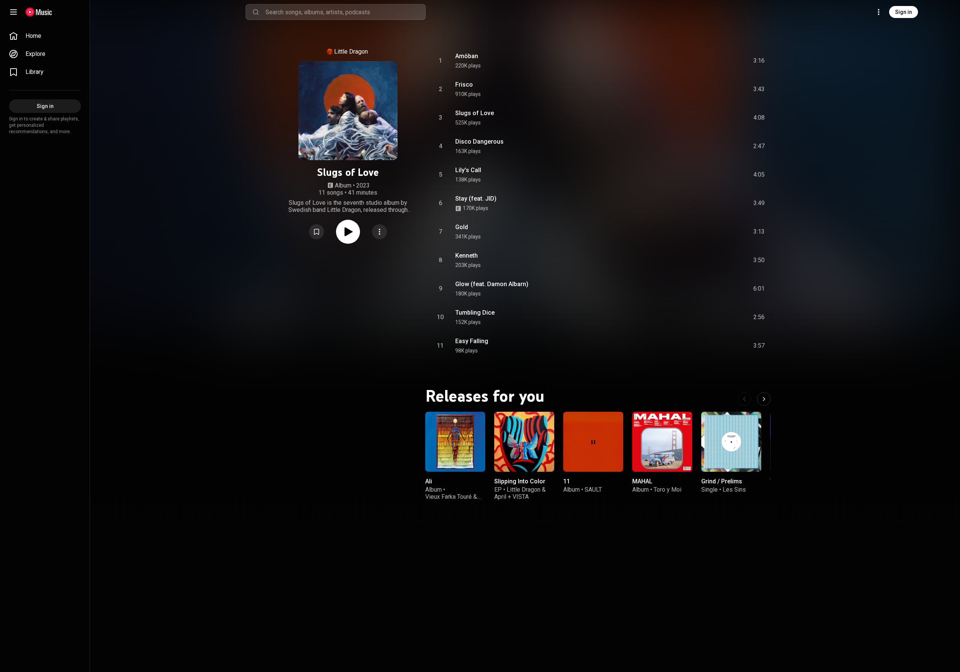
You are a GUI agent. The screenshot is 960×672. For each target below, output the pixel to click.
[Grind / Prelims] (731, 442)
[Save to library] (316, 231)
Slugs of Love (474, 113)
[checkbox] (759, 60)
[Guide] (13, 12)
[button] (316, 231)
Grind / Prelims (721, 481)
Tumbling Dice (475, 312)
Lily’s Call (468, 170)
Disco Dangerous (479, 141)
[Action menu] (379, 231)
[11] (593, 442)
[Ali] (455, 442)
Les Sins (734, 489)
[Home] (39, 12)
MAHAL (642, 481)
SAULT (593, 489)
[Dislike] (716, 61)
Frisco (464, 84)
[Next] (763, 399)
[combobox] (345, 12)
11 (566, 481)
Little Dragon (351, 51)
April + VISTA (511, 496)
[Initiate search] (256, 12)
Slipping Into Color (519, 481)
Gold (461, 227)
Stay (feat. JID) (475, 198)
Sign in (903, 12)
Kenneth (466, 255)
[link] (45, 36)
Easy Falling (471, 341)
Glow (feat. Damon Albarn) (491, 284)
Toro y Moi (667, 489)
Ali (428, 481)
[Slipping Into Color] (524, 442)
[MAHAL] (662, 442)
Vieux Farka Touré (448, 496)
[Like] (702, 61)
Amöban (466, 56)
